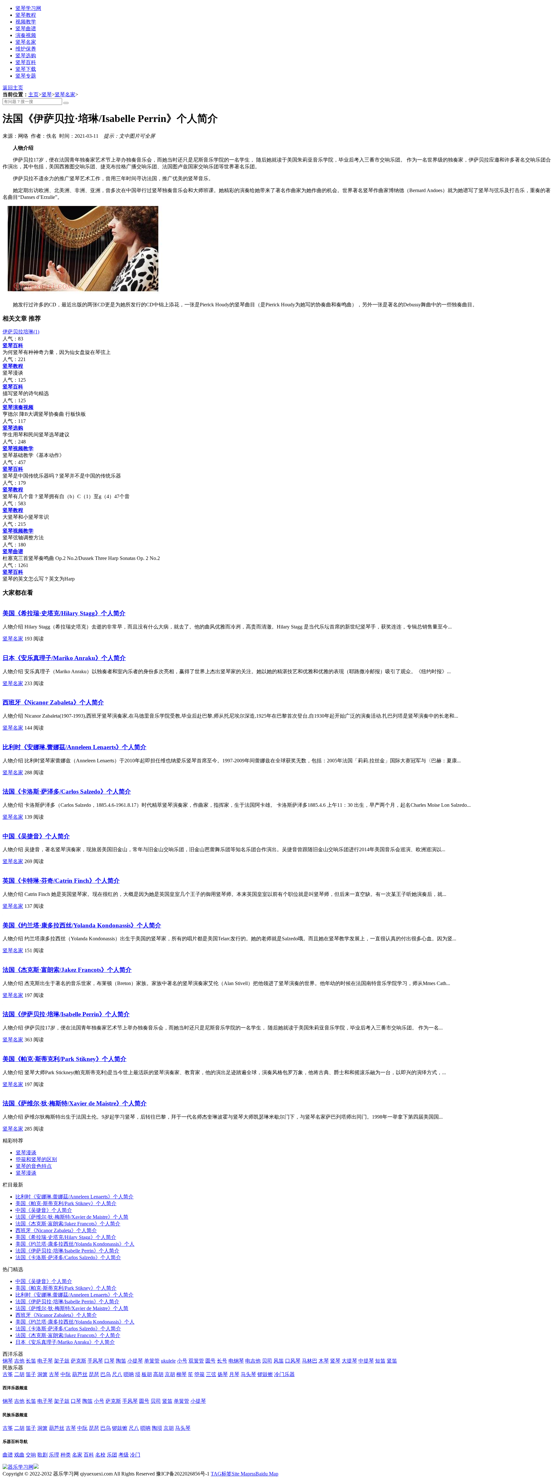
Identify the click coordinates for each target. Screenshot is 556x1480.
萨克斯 (78, 1361)
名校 (100, 1454)
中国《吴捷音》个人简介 (36, 836)
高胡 (158, 1374)
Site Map (241, 1473)
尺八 (117, 1374)
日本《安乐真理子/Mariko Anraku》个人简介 (64, 658)
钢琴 (8, 1361)
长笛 (31, 1361)
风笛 (278, 1361)
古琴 (54, 1374)
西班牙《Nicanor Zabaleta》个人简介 (53, 702)
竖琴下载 (25, 69)
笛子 (31, 1374)
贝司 (267, 1361)
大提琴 (349, 1361)
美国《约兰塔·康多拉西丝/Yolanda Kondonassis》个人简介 (82, 925)
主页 (33, 94)
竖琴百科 (25, 62)
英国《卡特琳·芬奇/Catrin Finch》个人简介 (61, 880)
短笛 (380, 1361)
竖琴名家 (25, 42)
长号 (222, 1361)
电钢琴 (236, 1361)
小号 (182, 1361)
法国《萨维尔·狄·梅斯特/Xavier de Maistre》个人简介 (75, 1103)
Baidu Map (266, 1473)
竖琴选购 (25, 55)
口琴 (109, 1361)
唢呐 (129, 1374)
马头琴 (248, 1374)
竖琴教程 (25, 15)
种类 (65, 1454)
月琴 (234, 1374)
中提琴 (366, 1361)
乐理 (54, 1454)
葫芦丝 (80, 1374)
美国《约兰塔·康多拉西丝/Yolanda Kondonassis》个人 (74, 1244)
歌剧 (42, 1454)
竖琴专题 (25, 76)
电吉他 (253, 1361)
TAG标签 (221, 1473)
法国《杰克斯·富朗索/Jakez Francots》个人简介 (67, 969)
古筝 (8, 1374)
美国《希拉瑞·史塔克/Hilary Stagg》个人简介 (64, 613)
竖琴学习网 (28, 8)
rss (252, 1473)
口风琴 (293, 1361)
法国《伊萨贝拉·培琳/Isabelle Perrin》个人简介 (66, 1014)
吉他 (19, 1361)
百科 (89, 1454)
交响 (31, 1454)
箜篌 (199, 1374)
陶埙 (157, 1428)
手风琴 (95, 1361)
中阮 (65, 1374)
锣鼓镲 (265, 1374)
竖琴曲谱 (25, 28)
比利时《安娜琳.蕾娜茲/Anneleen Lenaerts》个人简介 (74, 747)
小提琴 (135, 1361)
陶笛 (121, 1361)
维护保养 (25, 48)
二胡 (19, 1374)
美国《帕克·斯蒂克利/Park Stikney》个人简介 (64, 1059)
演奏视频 (25, 35)
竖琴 (47, 94)
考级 (123, 1454)
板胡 (147, 1374)
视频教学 (25, 21)
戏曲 (19, 1454)
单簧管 (152, 1361)
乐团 (112, 1454)
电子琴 (45, 1361)
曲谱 (8, 1454)
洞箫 (42, 1374)
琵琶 (94, 1374)
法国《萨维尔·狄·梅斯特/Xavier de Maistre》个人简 (71, 1217)
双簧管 (196, 1361)
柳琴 (181, 1374)
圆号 (210, 1361)
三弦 (211, 1374)
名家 (77, 1454)
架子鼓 (62, 1361)
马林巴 (309, 1361)
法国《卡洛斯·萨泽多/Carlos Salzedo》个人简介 (67, 791)
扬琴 (223, 1374)
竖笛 (392, 1361)
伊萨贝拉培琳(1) (21, 331)
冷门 (135, 1454)
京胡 (170, 1374)
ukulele (168, 1361)
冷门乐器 (284, 1374)
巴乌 (105, 1374)
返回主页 (13, 87)
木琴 (324, 1361)
